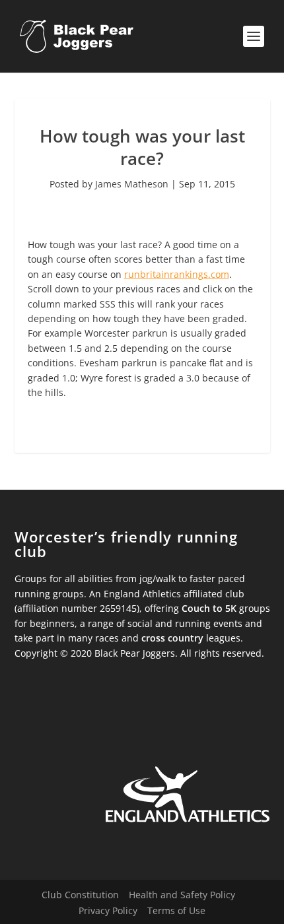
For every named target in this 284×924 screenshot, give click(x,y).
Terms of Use (176, 910)
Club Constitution (80, 894)
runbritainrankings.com (176, 274)
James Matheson (131, 184)
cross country (172, 638)
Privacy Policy (108, 910)
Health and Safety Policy (182, 894)
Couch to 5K (209, 608)
